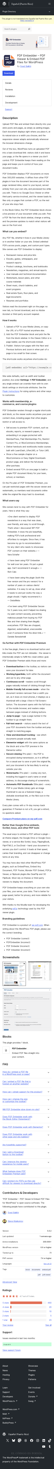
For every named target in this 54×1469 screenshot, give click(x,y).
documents (36, 1270)
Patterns (32, 1379)
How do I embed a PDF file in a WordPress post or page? (16, 1073)
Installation (10, 96)
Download (8, 73)
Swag (32, 1401)
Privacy (6, 1379)
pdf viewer (46, 1275)
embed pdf (46, 1270)
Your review (8, 1325)
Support (8, 109)
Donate (33, 1396)
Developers (8, 1396)
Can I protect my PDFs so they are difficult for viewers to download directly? (22, 1182)
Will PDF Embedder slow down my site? (21, 1109)
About (5, 1366)
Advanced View (10, 1282)
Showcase (33, 1366)
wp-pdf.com (37, 925)
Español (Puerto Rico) (18, 1434)
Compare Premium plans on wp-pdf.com (22, 818)
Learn (5, 1387)
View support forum (12, 1350)
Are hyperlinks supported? (14, 1145)
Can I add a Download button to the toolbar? (13, 1153)
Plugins (31, 1375)
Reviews (9, 89)
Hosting (6, 1375)
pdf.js (14, 908)
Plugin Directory (9, 11)
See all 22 (47, 1264)
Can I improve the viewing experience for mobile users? (16, 1162)
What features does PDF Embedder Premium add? (14, 1172)
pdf (39, 1275)
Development (11, 102)
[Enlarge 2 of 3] (48, 965)
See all (48, 1325)
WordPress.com (11, 1409)
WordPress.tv (10, 1401)
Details (8, 83)
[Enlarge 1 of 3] (22, 965)
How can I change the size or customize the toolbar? (15, 1100)
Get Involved (34, 1387)
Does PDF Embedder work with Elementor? (23, 1127)
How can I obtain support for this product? (22, 1092)
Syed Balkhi (25, 66)
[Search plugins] (29, 29)
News (5, 1370)
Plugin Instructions (11, 391)
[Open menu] (50, 4)
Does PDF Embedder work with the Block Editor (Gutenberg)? (17, 1117)
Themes (32, 1370)
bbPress (8, 1418)
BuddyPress (9, 1422)
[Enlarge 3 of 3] (48, 991)
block (28, 1270)
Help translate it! (27, 20)
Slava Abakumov (15, 1221)
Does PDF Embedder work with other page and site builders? (17, 1135)
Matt (6, 1414)
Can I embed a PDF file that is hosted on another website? (17, 1082)
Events (31, 1392)
